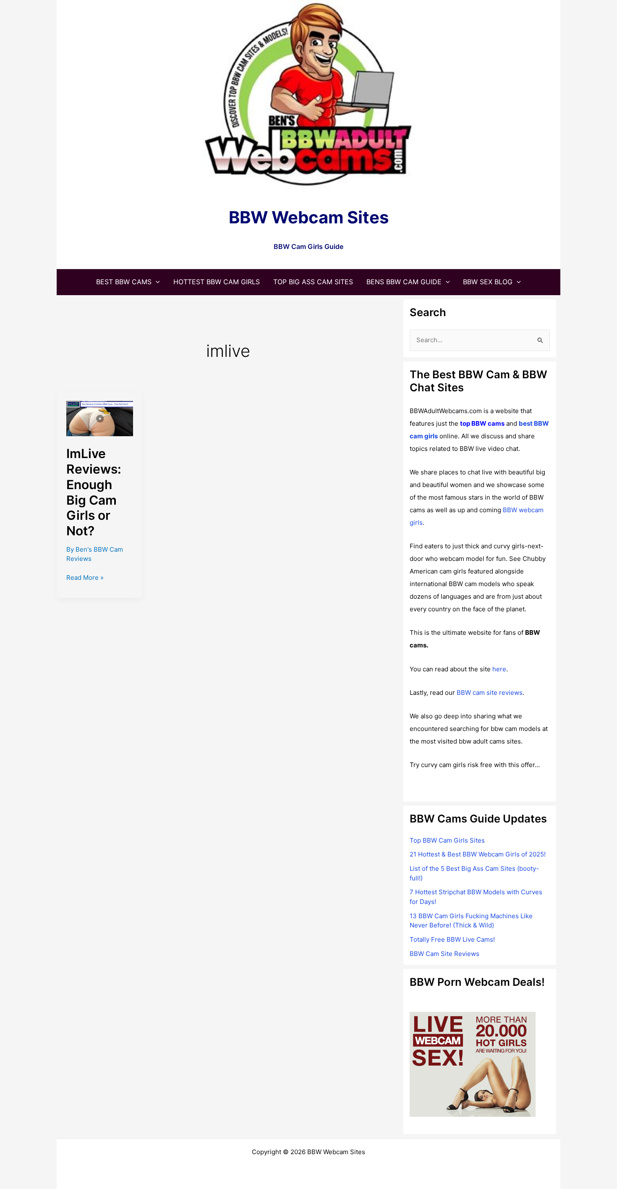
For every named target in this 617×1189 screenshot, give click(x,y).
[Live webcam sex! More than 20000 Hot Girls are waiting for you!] (473, 1064)
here (499, 669)
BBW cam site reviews (490, 693)
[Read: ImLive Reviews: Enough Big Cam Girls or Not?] (99, 418)
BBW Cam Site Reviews (444, 954)
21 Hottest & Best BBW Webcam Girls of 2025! (478, 854)
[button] (156, 282)
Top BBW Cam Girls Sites (447, 840)
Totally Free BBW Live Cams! (452, 939)
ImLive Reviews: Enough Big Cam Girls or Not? (93, 492)
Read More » (85, 578)
